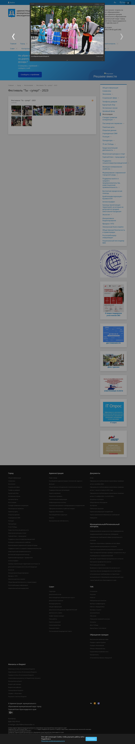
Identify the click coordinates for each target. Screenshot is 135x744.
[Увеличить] (101, 4)
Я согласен (91, 739)
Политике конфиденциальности (53, 741)
